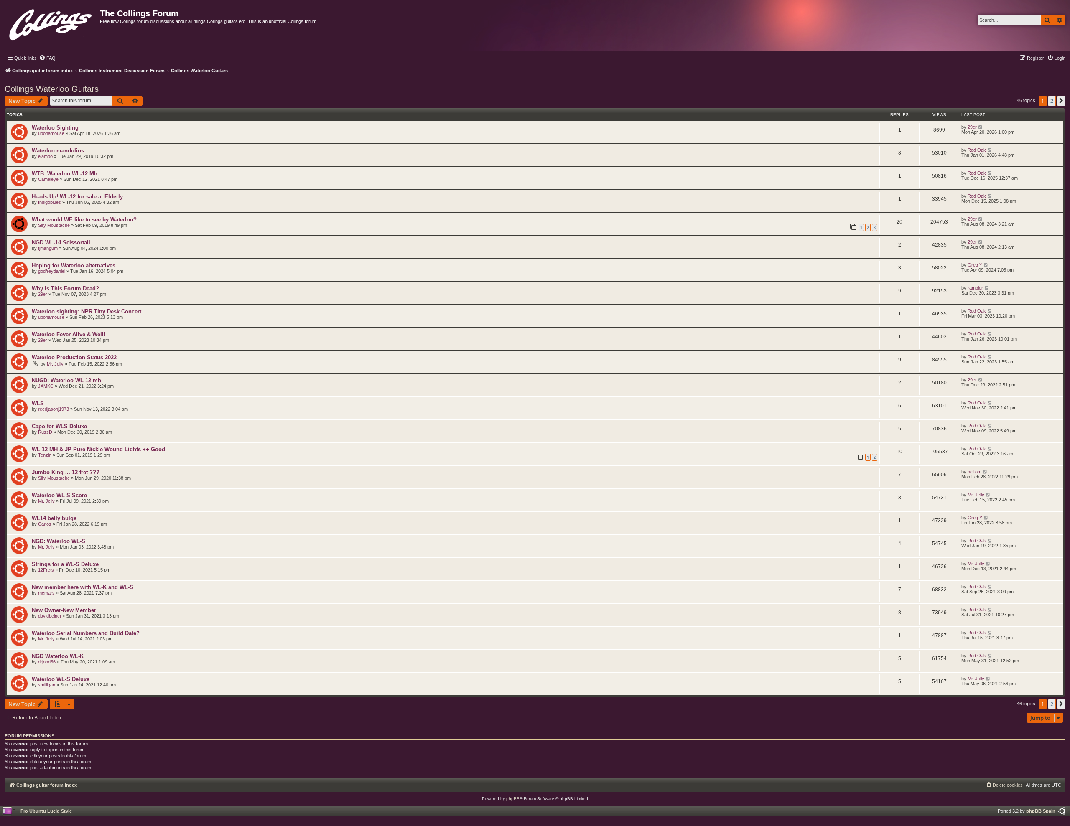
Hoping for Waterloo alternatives (73, 265)
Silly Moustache (54, 225)
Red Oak (977, 149)
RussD (45, 432)
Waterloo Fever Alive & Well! (68, 334)
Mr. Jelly (55, 363)
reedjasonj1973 (53, 409)
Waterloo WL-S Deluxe (60, 679)
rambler (975, 287)
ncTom (974, 471)
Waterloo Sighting (55, 128)
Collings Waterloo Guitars (52, 89)
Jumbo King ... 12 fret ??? (65, 472)
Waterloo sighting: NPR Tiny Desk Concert (86, 311)
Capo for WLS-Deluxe (59, 426)
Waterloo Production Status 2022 (74, 357)
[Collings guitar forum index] (51, 23)
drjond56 (47, 661)
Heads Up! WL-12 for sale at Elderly (77, 196)
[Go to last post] (980, 127)
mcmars (46, 592)
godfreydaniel (51, 271)
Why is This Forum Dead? (65, 288)
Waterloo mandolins (58, 150)
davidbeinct (49, 615)
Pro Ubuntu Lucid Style (46, 810)
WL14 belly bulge (54, 518)
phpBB (513, 798)
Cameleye (48, 179)
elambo (45, 156)
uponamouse (51, 133)
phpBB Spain (1040, 810)
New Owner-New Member (64, 610)
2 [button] (1051, 100)
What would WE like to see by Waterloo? (84, 219)
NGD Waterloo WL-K (58, 656)
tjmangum (48, 248)
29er (972, 127)
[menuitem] (47, 58)
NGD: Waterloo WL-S (58, 541)
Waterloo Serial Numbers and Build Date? (86, 633)
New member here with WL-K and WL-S (82, 587)
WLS (38, 403)
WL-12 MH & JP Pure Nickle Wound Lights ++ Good (98, 449)
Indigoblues (49, 202)
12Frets (46, 569)
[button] (1061, 101)
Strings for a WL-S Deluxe (65, 564)
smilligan (46, 684)
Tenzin (44, 454)
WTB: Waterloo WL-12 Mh (64, 173)
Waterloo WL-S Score (59, 495)
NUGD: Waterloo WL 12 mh (66, 380)
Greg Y (975, 264)
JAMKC (46, 386)
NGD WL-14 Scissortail (61, 242)
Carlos (44, 523)
